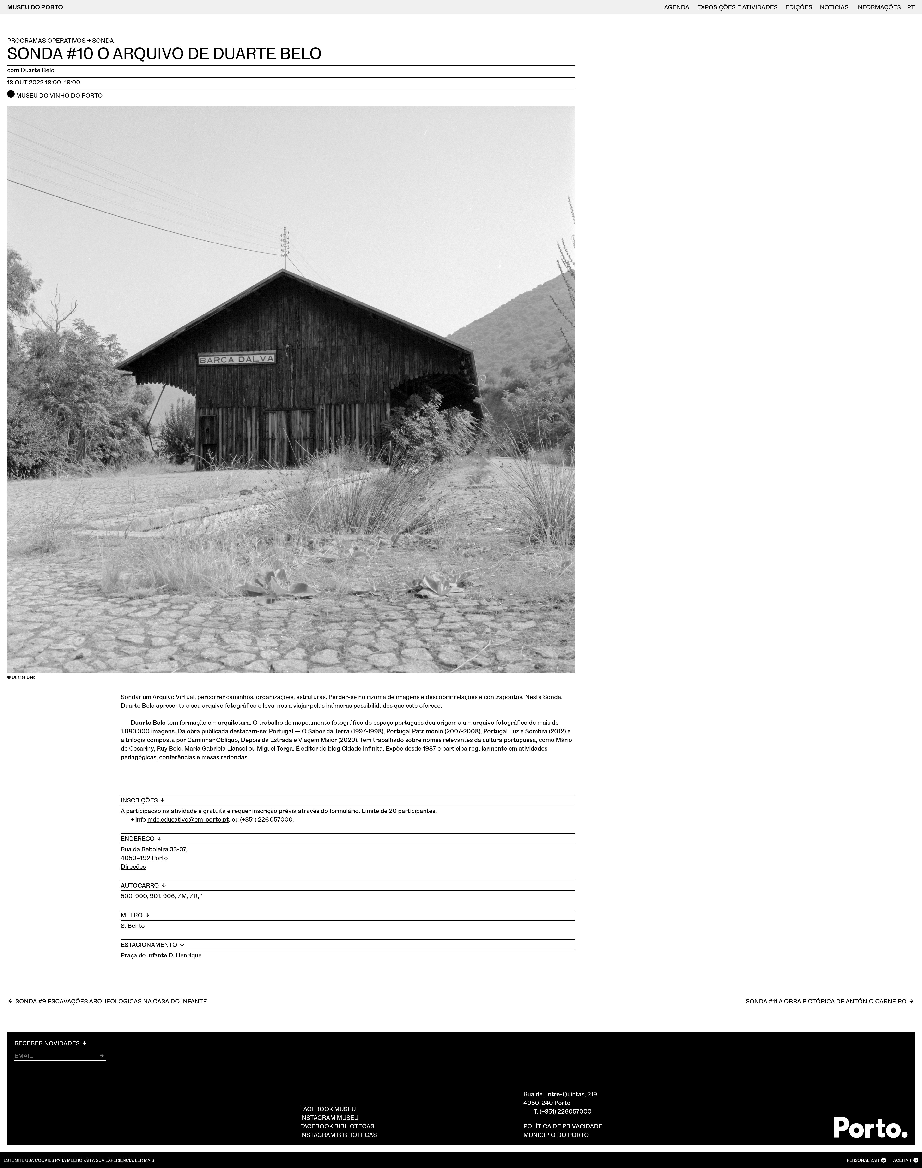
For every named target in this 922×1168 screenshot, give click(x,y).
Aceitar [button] (902, 1160)
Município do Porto (556, 1134)
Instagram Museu (329, 1117)
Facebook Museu (328, 1108)
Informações (878, 7)
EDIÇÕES (798, 7)
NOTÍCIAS (834, 7)
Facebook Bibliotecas (337, 1126)
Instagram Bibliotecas (338, 1134)
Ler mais (144, 1160)
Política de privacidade (562, 1126)
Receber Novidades (47, 1043)
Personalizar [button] (863, 1160)
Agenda (676, 7)
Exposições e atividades (737, 7)
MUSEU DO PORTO (35, 7)
